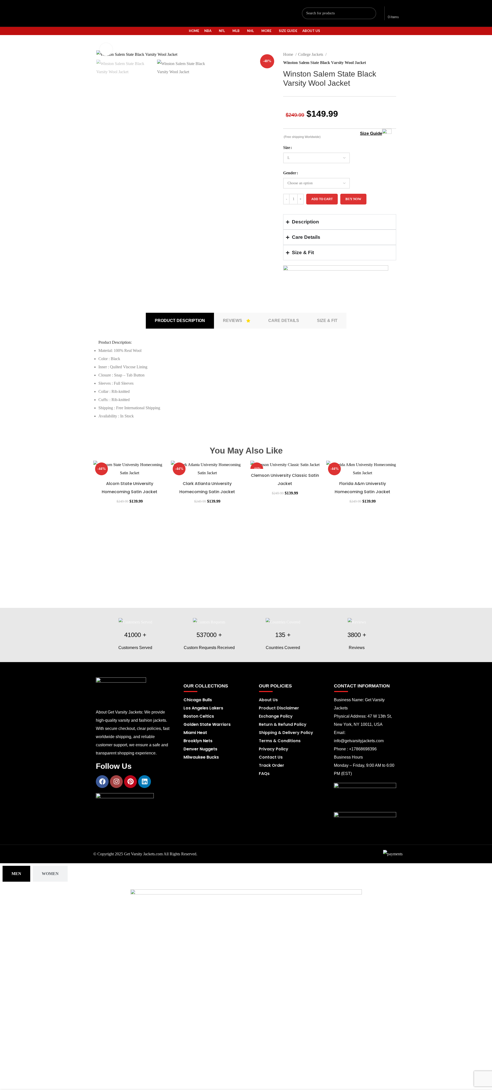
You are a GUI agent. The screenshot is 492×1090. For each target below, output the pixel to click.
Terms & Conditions (280, 741)
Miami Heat (195, 733)
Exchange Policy (276, 716)
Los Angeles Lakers (203, 708)
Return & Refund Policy (282, 724)
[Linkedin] (144, 781)
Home (288, 54)
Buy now (353, 199)
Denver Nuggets (200, 749)
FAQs (264, 773)
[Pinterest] (130, 781)
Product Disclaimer (279, 708)
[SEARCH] (370, 13)
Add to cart (322, 199)
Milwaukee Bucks (201, 757)
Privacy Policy (273, 749)
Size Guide (371, 133)
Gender (289, 173)
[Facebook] (102, 781)
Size (286, 147)
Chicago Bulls (197, 700)
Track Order (271, 765)
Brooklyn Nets (197, 741)
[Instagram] (116, 781)
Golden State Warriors (207, 724)
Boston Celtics (198, 716)
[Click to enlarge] (106, 49)
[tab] (180, 321)
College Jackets (311, 54)
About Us (268, 700)
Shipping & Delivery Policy (286, 733)
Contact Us (271, 757)
